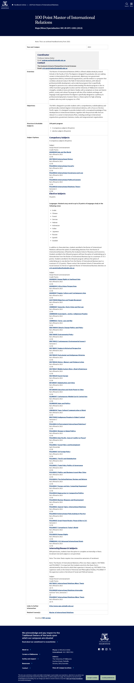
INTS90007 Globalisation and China (62, 383)
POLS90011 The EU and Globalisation (62, 458)
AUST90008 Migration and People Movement (65, 300)
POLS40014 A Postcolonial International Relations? (67, 424)
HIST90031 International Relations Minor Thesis (66, 583)
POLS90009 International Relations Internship (66, 590)
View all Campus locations (62, 668)
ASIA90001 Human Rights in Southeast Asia (64, 279)
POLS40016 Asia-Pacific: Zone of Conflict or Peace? (67, 438)
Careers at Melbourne (30, 654)
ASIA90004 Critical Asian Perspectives (63, 286)
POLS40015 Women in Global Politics (62, 431)
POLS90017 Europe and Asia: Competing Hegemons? (68, 486)
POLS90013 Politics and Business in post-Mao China (67, 472)
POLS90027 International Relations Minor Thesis (66, 597)
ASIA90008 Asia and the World (60, 152)
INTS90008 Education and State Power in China (66, 390)
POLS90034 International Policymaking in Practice (67, 514)
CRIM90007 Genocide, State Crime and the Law (66, 307)
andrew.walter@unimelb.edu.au (53, 60)
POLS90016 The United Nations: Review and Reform (68, 479)
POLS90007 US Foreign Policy (59, 452)
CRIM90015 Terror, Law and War (60, 321)
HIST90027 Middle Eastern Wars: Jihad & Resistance (68, 369)
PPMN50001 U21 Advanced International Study (66, 541)
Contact (25, 668)
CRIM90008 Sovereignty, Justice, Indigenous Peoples (68, 314)
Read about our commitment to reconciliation (38, 642)
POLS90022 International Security (61, 166)
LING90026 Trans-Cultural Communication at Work (67, 410)
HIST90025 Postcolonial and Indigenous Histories (67, 355)
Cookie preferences (108, 678)
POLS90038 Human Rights (58, 534)
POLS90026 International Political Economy (65, 180)
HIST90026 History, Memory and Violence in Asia (66, 362)
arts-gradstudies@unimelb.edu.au (54, 68)
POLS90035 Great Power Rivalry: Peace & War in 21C (68, 521)
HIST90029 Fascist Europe (58, 376)
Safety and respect (29, 659)
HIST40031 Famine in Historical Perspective (65, 348)
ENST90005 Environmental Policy (61, 334)
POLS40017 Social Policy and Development (64, 445)
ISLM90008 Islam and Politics (59, 403)
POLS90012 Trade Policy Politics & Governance (66, 465)
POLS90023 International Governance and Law (66, 173)
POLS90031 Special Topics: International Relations (67, 507)
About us (25, 650)
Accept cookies (92, 678)
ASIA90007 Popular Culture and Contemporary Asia (67, 293)
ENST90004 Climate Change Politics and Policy (66, 327)
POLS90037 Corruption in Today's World (63, 527)
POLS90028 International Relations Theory (64, 187)
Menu (131, 6)
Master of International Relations (61, 612)
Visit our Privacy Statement (74, 678)
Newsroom (26, 663)
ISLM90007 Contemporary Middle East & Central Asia (68, 396)
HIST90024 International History (61, 159)
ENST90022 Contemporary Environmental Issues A (67, 341)
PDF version (46, 618)
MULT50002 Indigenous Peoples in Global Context (67, 417)
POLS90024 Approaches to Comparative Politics (66, 493)
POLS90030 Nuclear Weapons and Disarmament (66, 500)
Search (127, 6)
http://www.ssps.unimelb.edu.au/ (61, 606)
